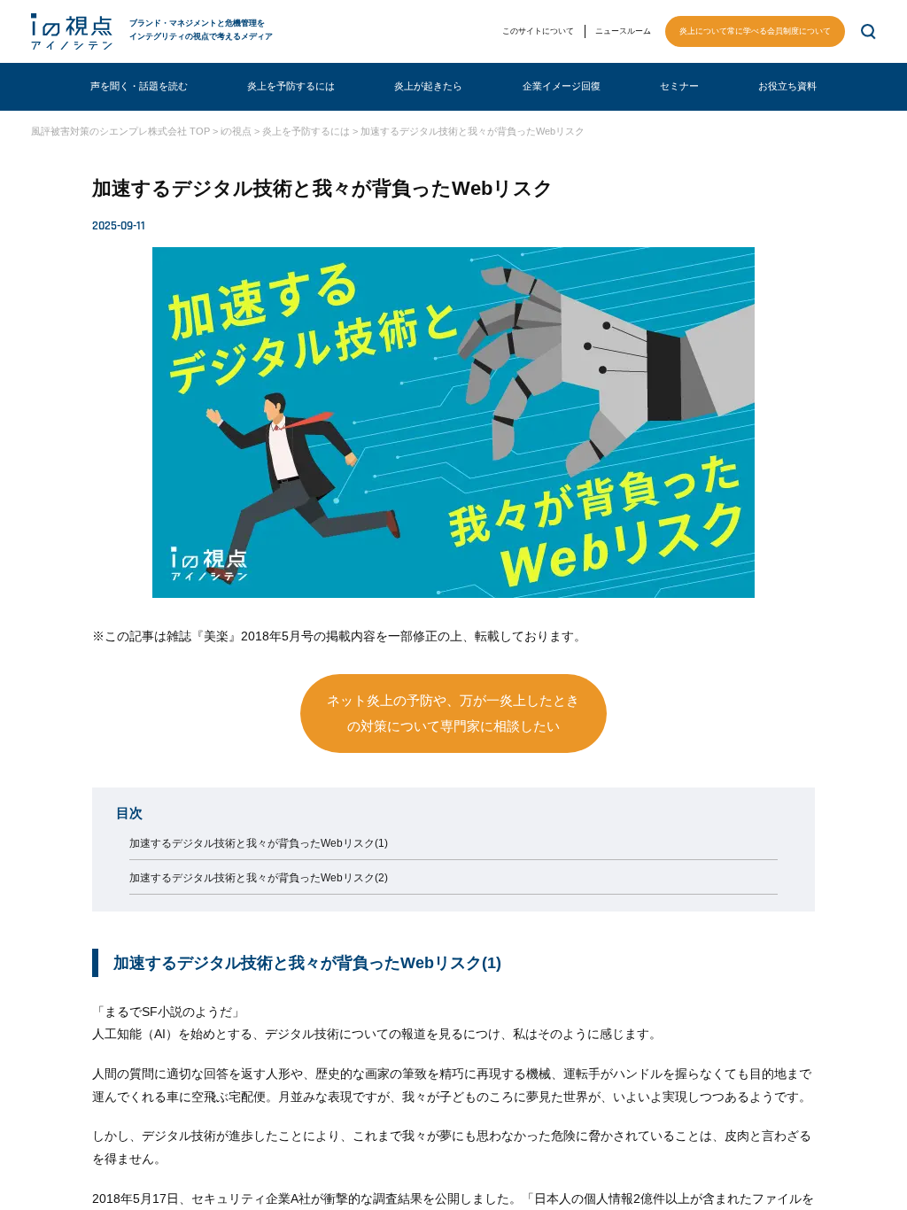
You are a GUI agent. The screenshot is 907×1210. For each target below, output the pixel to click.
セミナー (679, 85)
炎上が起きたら (428, 85)
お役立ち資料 (787, 85)
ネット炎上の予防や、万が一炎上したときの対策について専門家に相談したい (453, 713)
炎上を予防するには (291, 85)
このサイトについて (538, 31)
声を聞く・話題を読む (139, 85)
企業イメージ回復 (562, 85)
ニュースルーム (623, 31)
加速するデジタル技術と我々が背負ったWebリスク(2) (258, 878)
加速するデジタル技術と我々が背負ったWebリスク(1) (258, 843)
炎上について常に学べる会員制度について (755, 31)
